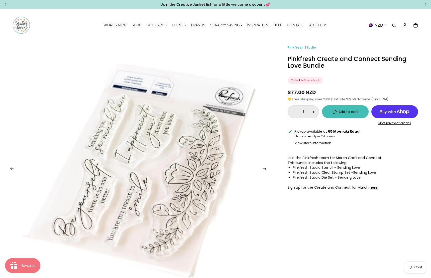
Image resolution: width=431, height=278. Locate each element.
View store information (313, 143)
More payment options (394, 123)
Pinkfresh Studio (302, 47)
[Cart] (415, 25)
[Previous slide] (10, 169)
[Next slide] (266, 169)
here (374, 187)
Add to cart (348, 111)
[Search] (394, 25)
